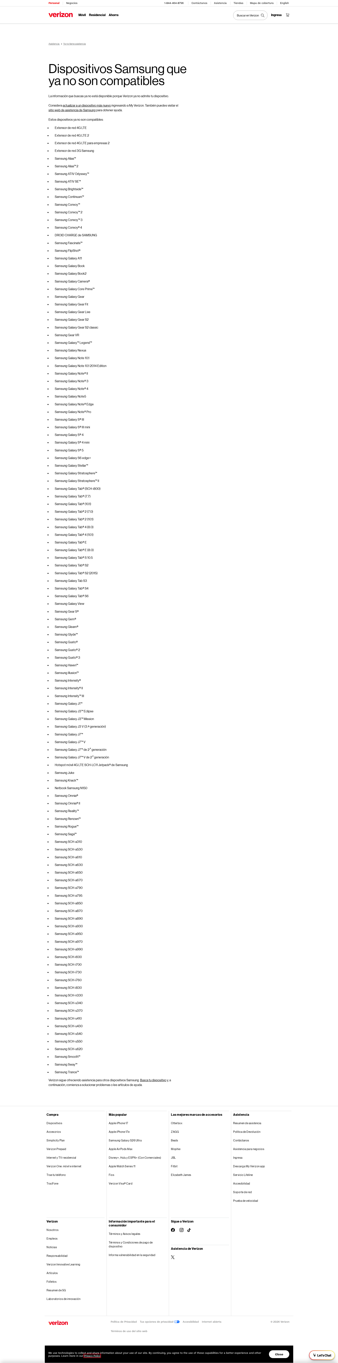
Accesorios (54, 1131)
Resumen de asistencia (247, 1123)
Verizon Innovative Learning (63, 1264)
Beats (174, 1140)
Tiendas (238, 3)
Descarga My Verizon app (249, 1166)
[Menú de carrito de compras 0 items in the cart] (287, 15)
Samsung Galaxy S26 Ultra (125, 1140)
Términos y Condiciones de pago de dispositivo (131, 1244)
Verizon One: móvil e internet (64, 1166)
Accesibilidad (241, 1183)
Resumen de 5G (56, 1290)
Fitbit (174, 1166)
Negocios (71, 3)
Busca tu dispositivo (153, 1080)
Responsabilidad (57, 1255)
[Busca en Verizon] (250, 15)
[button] (322, 1355)
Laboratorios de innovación (63, 1299)
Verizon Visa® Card (120, 1183)
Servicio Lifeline (243, 1174)
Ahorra (114, 15)
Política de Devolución (246, 1131)
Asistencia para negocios (248, 1149)
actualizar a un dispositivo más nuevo (87, 105)
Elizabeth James (181, 1174)
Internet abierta (211, 1321)
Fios (111, 1174)
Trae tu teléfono (56, 1174)
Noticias (52, 1247)
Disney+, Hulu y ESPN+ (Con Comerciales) (135, 1157)
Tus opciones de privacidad (157, 1321)
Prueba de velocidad (245, 1200)
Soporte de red (242, 1192)
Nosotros (52, 1230)
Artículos (52, 1273)
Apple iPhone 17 (118, 1123)
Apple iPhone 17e (119, 1131)
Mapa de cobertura (262, 3)
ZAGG (175, 1131)
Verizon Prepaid (56, 1149)
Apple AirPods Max (121, 1149)
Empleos (52, 1238)
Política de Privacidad (124, 1321)
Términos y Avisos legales (124, 1233)
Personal (54, 3)
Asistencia (220, 3)
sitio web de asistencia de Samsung (72, 110)
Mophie (175, 1149)
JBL (173, 1157)
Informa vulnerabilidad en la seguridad (132, 1255)
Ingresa (238, 1157)
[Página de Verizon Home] (61, 14)
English (284, 3)
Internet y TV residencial (61, 1157)
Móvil (82, 15)
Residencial (97, 15)
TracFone (52, 1183)
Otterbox (176, 1123)
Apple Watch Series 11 (122, 1166)
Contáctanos (199, 3)
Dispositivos (54, 1123)
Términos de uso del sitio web (129, 1331)
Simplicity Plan (56, 1140)
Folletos (52, 1281)
